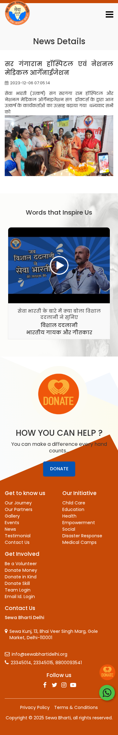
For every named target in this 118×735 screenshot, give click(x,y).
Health (69, 516)
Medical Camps (79, 542)
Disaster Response (82, 536)
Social (68, 529)
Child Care (73, 503)
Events (12, 522)
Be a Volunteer (21, 563)
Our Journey (18, 503)
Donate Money (21, 570)
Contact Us (17, 542)
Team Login (18, 590)
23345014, (21, 663)
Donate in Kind (21, 577)
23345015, (43, 663)
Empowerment (78, 522)
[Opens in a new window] (45, 685)
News (10, 529)
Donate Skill (17, 583)
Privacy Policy (35, 707)
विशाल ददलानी (59, 325)
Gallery (12, 516)
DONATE (59, 469)
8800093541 (68, 663)
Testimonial (18, 536)
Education (73, 509)
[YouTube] (73, 685)
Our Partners (18, 509)
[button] (109, 15)
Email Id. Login (20, 596)
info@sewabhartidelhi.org (39, 654)
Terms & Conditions (76, 707)
